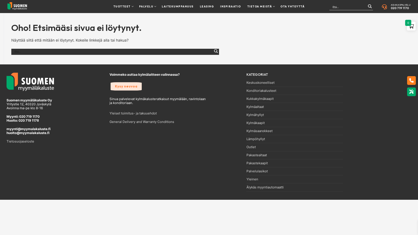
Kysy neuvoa (126, 86)
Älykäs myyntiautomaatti (265, 187)
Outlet (251, 147)
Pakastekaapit (257, 163)
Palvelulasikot (257, 171)
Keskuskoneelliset (260, 83)
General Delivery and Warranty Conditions (142, 122)
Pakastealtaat (256, 155)
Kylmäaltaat (255, 107)
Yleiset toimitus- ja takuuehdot (133, 113)
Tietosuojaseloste (20, 141)
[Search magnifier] (370, 8)
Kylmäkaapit (255, 123)
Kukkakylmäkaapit (260, 99)
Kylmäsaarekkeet (259, 131)
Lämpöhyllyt (255, 139)
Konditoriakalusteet (261, 91)
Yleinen (252, 179)
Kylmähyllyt (255, 115)
